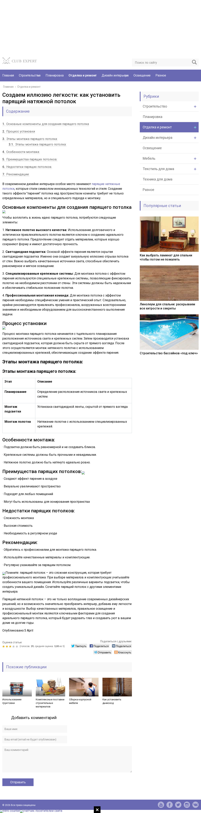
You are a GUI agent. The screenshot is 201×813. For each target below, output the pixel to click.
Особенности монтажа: (21, 152)
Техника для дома (157, 179)
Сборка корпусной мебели (80, 701)
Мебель (149, 158)
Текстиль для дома (158, 169)
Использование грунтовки (11, 701)
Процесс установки (18, 131)
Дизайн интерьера (115, 75)
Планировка (55, 75)
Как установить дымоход (111, 701)
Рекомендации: (15, 174)
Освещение (142, 75)
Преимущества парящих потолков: (29, 159)
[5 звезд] (17, 646)
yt (161, 805)
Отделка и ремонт (83, 75)
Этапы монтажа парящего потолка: (30, 139)
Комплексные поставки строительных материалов (50, 703)
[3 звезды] (10, 646)
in (187, 805)
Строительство (30, 75)
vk (195, 805)
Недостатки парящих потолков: (27, 167)
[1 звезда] (4, 646)
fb (169, 805)
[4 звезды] (14, 646)
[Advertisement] (100, 27)
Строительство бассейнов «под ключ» (169, 353)
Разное (160, 75)
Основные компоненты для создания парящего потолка (45, 124)
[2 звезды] (7, 646)
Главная (8, 75)
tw (178, 805)
